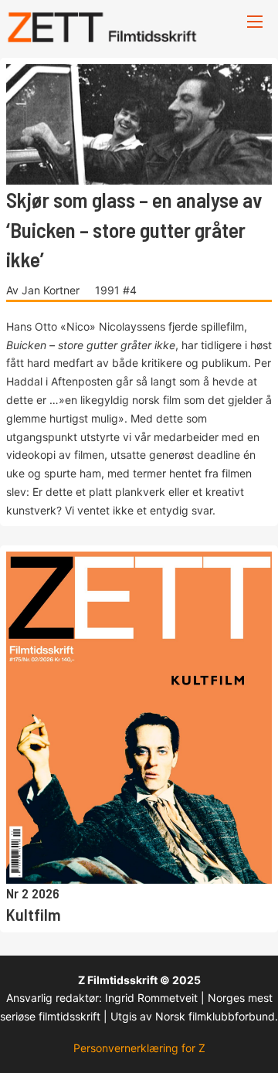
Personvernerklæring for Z (139, 1047)
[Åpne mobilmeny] (255, 21)
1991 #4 (116, 290)
